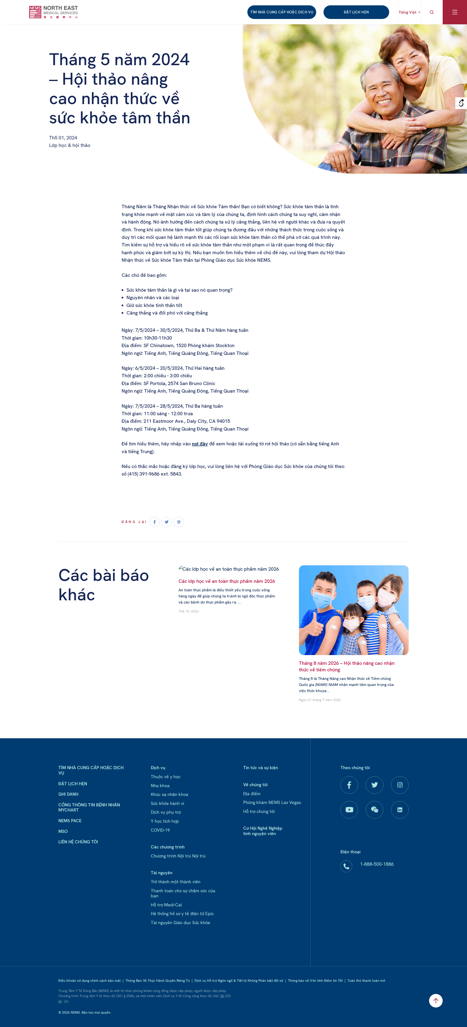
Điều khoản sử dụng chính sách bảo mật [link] (89, 980)
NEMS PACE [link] (69, 820)
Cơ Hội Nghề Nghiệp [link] (262, 828)
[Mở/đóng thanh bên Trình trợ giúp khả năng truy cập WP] (461, 103)
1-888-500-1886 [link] (377, 864)
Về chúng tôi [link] (255, 784)
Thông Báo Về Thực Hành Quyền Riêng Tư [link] (158, 980)
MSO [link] (63, 831)
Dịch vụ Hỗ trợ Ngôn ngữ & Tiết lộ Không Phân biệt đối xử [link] (239, 980)
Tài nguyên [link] (161, 872)
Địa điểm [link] (251, 793)
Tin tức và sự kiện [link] (260, 767)
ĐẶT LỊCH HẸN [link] (356, 12)
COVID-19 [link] (160, 830)
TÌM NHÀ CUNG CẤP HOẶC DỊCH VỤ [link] (281, 12)
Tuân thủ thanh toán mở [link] (366, 980)
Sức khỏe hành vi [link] (167, 803)
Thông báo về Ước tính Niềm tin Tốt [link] (315, 980)
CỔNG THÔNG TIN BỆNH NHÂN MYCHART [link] (89, 807)
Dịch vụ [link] (158, 767)
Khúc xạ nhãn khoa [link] (169, 794)
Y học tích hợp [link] (165, 821)
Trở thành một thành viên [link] (175, 881)
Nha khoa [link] (160, 785)
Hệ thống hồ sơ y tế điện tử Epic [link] (182, 913)
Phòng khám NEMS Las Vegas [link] (272, 802)
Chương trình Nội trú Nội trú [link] (178, 856)
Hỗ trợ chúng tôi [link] (259, 811)
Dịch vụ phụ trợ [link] (166, 812)
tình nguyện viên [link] (259, 833)
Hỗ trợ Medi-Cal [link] (166, 905)
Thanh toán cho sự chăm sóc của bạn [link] (183, 893)
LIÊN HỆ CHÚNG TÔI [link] (78, 842)
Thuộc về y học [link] (165, 776)
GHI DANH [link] (68, 794)
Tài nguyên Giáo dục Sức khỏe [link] (180, 922)
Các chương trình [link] (168, 847)
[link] (53, 12)
